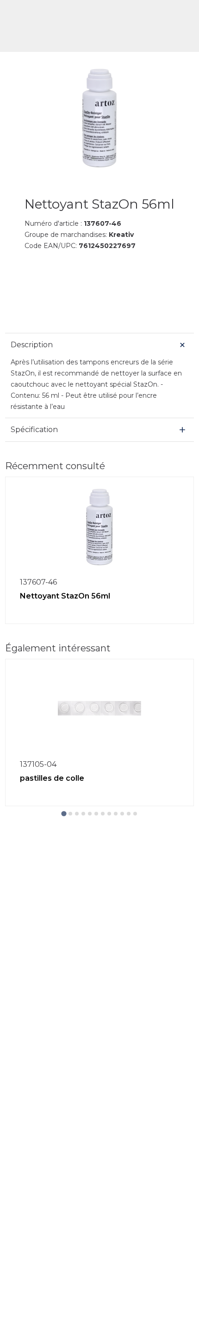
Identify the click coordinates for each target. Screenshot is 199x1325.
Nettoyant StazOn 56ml (65, 596)
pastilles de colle (52, 778)
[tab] (63, 813)
